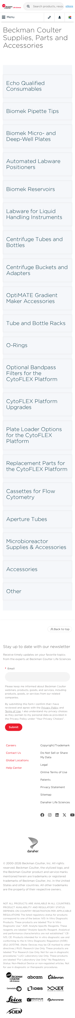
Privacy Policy (49, 707)
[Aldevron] (55, 978)
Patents (45, 779)
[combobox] (43, 6)
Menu (10, 17)
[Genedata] (14, 989)
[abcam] (35, 978)
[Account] (60, 17)
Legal (44, 764)
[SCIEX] (14, 1012)
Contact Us (13, 752)
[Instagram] (50, 816)
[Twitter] (64, 816)
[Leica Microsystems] (14, 1000)
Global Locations (17, 760)
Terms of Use (13, 711)
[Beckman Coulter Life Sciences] (11, 6)
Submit (13, 727)
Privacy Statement (52, 787)
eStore (69, 6)
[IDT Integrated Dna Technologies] (55, 989)
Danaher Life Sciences (55, 802)
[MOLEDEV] (35, 1000)
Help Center (14, 767)
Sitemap (45, 794)
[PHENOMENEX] (55, 1000)
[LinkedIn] (57, 816)
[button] (28, 6)
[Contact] (49, 17)
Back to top (61, 629)
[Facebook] (42, 816)
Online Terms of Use (53, 772)
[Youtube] (72, 816)
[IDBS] (35, 989)
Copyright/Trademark (55, 745)
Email (10, 668)
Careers (11, 745)
